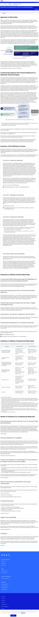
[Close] (37, 611)
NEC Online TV (3, 589)
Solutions (2, 563)
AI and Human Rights (4, 477)
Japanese (37, 9)
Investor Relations (4, 585)
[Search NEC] (36, 1)
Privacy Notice (3, 596)
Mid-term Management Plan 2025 (8, 334)
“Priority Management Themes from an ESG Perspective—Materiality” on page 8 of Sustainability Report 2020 (19, 208)
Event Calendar (3, 572)
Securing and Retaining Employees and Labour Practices (10, 496)
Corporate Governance (4, 513)
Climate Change (3, 433)
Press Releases (3, 570)
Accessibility (3, 602)
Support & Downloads (4, 578)
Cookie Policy (3, 598)
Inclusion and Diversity (4, 493)
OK (13, 615)
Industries (3, 565)
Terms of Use (3, 600)
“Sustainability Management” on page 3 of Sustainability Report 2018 (16, 187)
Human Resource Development (6, 494)
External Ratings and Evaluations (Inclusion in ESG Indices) (10, 68)
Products (2, 561)
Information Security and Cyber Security (7, 455)
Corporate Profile (4, 584)
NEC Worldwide (3, 587)
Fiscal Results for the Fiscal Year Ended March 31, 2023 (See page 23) (14, 336)
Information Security (4, 604)
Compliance (2, 545)
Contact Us (2, 608)
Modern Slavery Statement (5, 606)
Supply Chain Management (5, 529)
